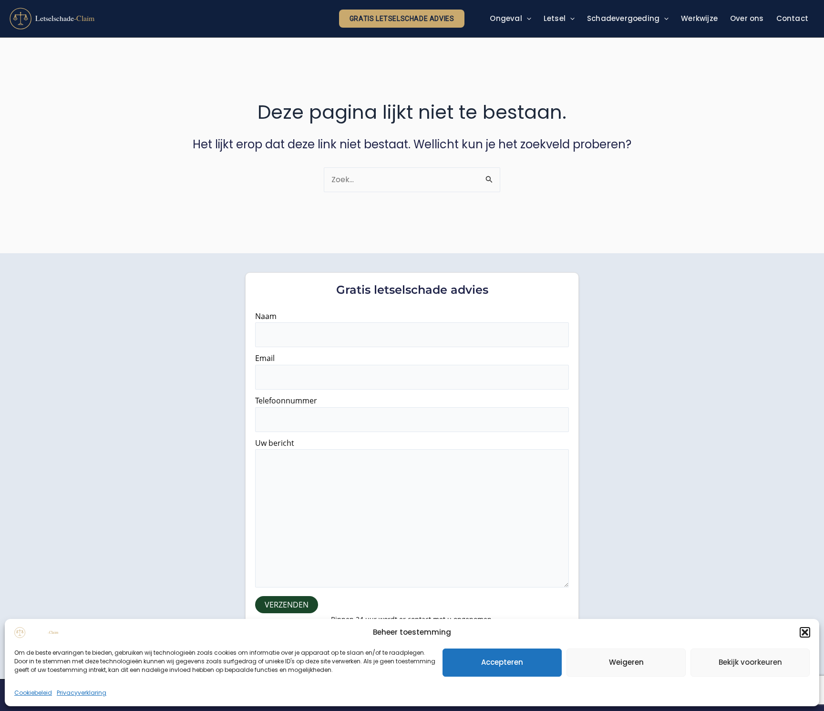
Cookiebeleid (33, 693)
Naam (266, 316)
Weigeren (626, 662)
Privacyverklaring (81, 693)
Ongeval (506, 18)
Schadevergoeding (623, 18)
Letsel (555, 18)
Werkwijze (699, 18)
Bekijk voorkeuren (750, 662)
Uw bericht (274, 443)
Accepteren (502, 662)
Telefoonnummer (286, 400)
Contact (792, 18)
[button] (805, 632)
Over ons (747, 18)
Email (265, 358)
